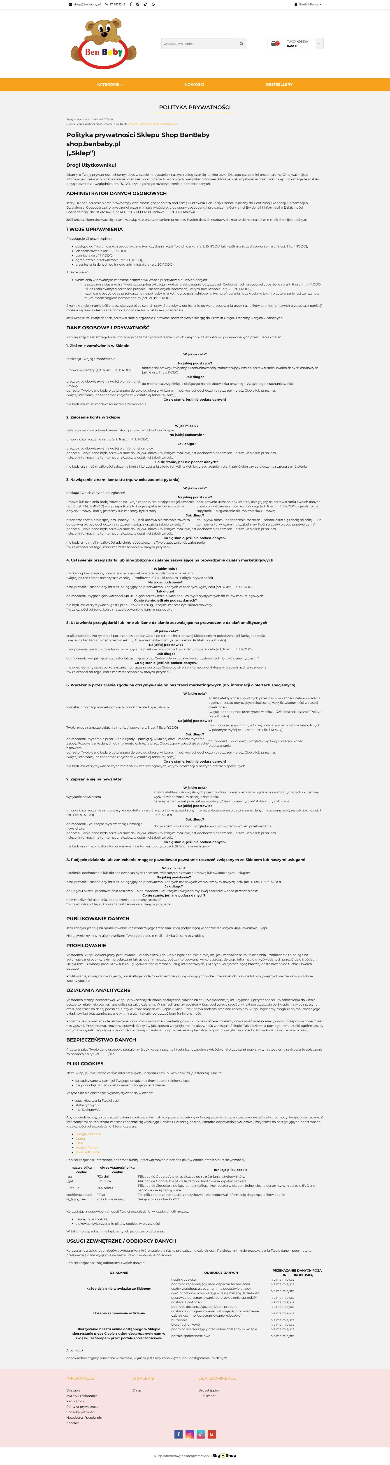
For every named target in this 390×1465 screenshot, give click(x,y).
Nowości (194, 84)
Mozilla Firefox (86, 1148)
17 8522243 (117, 4)
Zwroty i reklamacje (82, 1396)
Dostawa (73, 1390)
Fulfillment (207, 1396)
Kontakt (72, 1423)
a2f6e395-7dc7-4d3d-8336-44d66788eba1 (153, 124)
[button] (80, 1378)
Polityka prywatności (82, 1407)
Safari (79, 1143)
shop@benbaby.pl (87, 4)
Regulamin (75, 1401)
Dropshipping (209, 1390)
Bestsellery (279, 84)
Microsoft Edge (87, 1152)
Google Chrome (88, 1134)
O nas (137, 1390)
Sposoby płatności (80, 1412)
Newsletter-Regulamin (84, 1417)
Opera (80, 1139)
